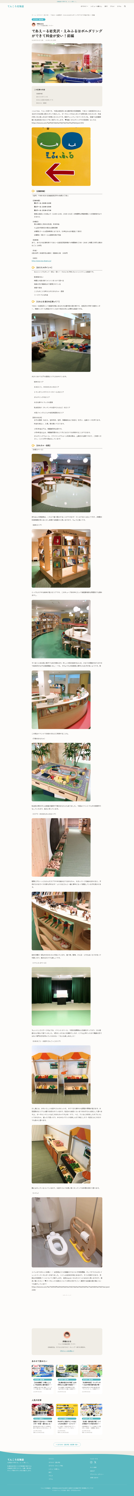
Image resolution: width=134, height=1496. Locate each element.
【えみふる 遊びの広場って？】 (45, 100)
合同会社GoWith (56, 1488)
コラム (119, 6)
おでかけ (84, 6)
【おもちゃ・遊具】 (41, 103)
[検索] (125, 6)
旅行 (106, 6)
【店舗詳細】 (39, 94)
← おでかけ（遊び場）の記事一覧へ (67, 1445)
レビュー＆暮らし (96, 6)
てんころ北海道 (15, 1459)
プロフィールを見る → (67, 1351)
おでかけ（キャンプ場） (56, 1466)
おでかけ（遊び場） (43, 15)
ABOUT (92, 1471)
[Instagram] (91, 1462)
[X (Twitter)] (95, 1462)
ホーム (34, 15)
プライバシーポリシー (97, 1474)
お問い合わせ (94, 1478)
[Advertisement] (67, 1310)
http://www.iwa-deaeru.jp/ (41, 261)
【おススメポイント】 (42, 97)
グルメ (112, 6)
